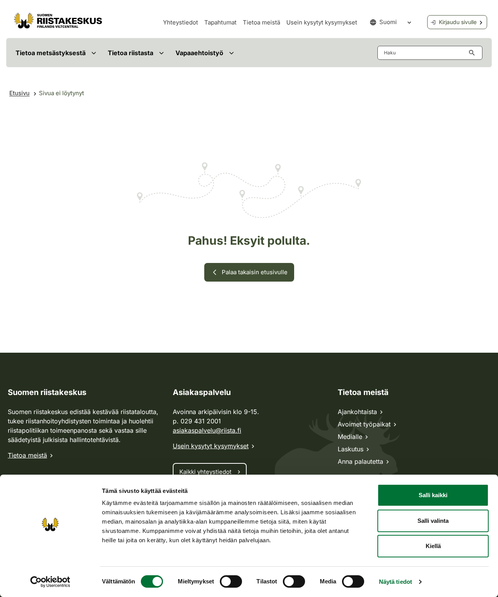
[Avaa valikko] (93, 52)
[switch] (231, 581)
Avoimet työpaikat (364, 424)
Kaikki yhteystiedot (205, 471)
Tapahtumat (220, 22)
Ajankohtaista (357, 412)
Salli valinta (433, 520)
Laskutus (350, 449)
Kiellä (433, 546)
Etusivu (19, 93)
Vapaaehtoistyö (199, 53)
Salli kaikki (433, 495)
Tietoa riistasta (130, 53)
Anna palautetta (360, 461)
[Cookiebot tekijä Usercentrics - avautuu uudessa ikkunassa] (50, 582)
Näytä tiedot (395, 581)
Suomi (388, 22)
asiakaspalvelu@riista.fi (207, 430)
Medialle (350, 436)
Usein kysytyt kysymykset (321, 22)
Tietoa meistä (261, 22)
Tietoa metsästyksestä (51, 53)
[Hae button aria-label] (473, 52)
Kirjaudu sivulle (458, 22)
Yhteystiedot (180, 22)
